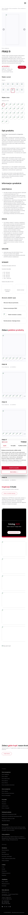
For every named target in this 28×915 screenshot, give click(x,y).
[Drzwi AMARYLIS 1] (8, 565)
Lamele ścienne (5, 806)
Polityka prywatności (6, 873)
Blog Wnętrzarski (5, 854)
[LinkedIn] (6, 906)
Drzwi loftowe (5, 782)
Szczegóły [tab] (13, 445)
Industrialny (7, 836)
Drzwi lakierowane (6, 778)
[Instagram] (8, 906)
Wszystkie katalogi (6, 820)
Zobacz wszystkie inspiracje (9, 493)
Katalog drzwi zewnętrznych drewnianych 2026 (12, 816)
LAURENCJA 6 (18, 578)
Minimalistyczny (5, 838)
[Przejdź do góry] (20, 911)
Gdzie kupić (22, 67)
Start (3, 8)
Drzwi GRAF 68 (18, 612)
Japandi (12, 836)
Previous (3, 29)
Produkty (6, 8)
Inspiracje (4, 852)
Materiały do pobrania (7, 290)
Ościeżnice (4, 803)
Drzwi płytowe (5, 780)
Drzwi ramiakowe (21, 8)
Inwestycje (4, 885)
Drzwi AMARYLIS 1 (19, 561)
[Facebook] (4, 906)
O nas (3, 867)
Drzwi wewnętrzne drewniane (8, 785)
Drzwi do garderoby (6, 827)
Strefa (5, 860)
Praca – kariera (5, 881)
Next (24, 29)
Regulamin (4, 875)
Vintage (7, 839)
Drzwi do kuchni (14, 827)
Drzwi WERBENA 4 (19, 595)
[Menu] (25, 3)
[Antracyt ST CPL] (14, 29)
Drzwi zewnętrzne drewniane (8, 793)
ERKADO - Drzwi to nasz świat (8, 3)
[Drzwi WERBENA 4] (8, 599)
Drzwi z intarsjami (5, 808)
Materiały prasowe (6, 883)
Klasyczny (17, 836)
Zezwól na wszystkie (14, 467)
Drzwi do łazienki (10, 830)
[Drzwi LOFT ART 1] (8, 548)
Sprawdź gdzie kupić (20, 551)
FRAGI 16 (4, 477)
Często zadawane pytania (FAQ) (8, 858)
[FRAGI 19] (14, 383)
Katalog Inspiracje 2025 (14, 532)
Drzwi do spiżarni (18, 828)
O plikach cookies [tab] (22, 445)
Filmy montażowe (5, 850)
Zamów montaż (20, 290)
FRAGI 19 (4, 402)
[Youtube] (2, 906)
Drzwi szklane (5, 776)
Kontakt (3, 869)
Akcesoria (4, 801)
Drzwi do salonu (11, 828)
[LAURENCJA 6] (8, 582)
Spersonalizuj (13, 471)
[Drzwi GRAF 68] (8, 616)
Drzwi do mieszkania (6, 795)
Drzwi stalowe (5, 791)
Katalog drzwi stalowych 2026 (8, 818)
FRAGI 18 (4, 364)
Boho (3, 836)
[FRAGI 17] (14, 420)
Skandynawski (22, 838)
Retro (17, 838)
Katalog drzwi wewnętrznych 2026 (9, 814)
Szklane (3, 839)
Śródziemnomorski (14, 839)
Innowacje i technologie (7, 856)
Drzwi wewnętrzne (13, 8)
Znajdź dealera (7, 753)
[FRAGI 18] (14, 345)
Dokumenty (4, 871)
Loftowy (21, 836)
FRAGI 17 (4, 440)
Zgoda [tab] (4, 445)
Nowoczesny (12, 838)
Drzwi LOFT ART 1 (19, 544)
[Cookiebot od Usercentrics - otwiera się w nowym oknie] (21, 442)
